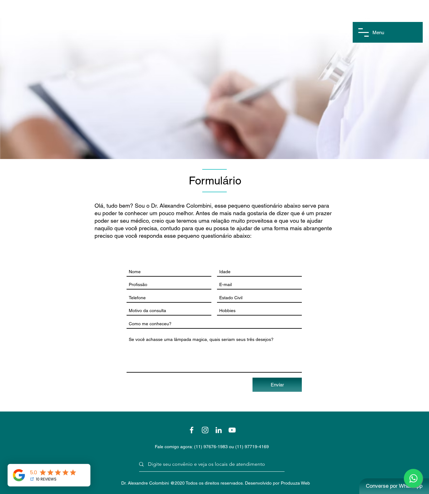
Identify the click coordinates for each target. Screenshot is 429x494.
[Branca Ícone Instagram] (205, 430)
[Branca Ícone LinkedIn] (218, 430)
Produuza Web (295, 483)
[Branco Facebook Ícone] (191, 430)
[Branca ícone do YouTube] (232, 430)
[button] (363, 32)
